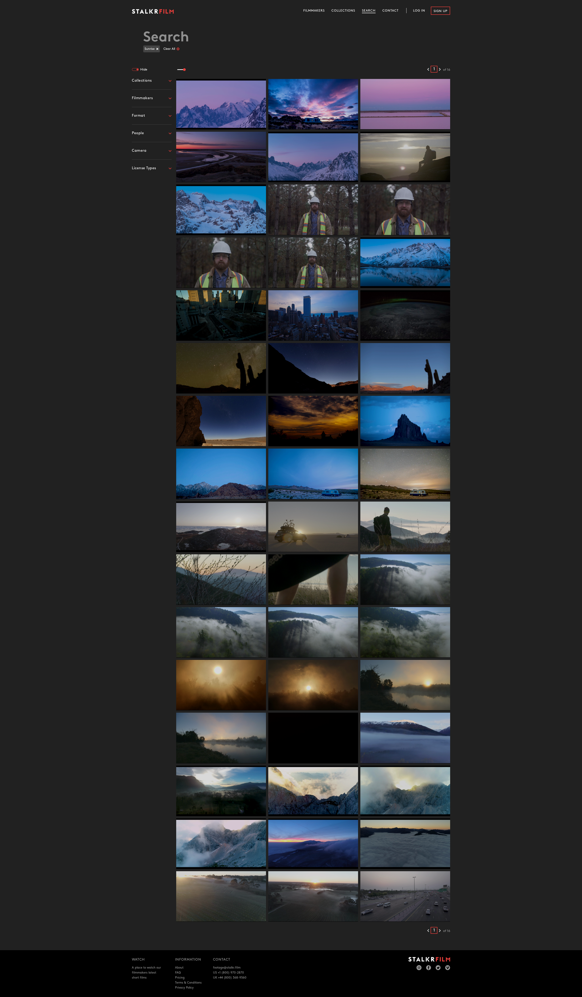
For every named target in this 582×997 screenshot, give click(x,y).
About (179, 967)
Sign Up (440, 11)
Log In (419, 10)
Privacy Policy (184, 987)
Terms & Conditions (188, 982)
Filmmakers (314, 10)
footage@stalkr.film (227, 967)
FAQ (178, 972)
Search (369, 10)
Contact (390, 10)
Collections (343, 10)
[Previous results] (428, 69)
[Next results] (440, 69)
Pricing (180, 977)
